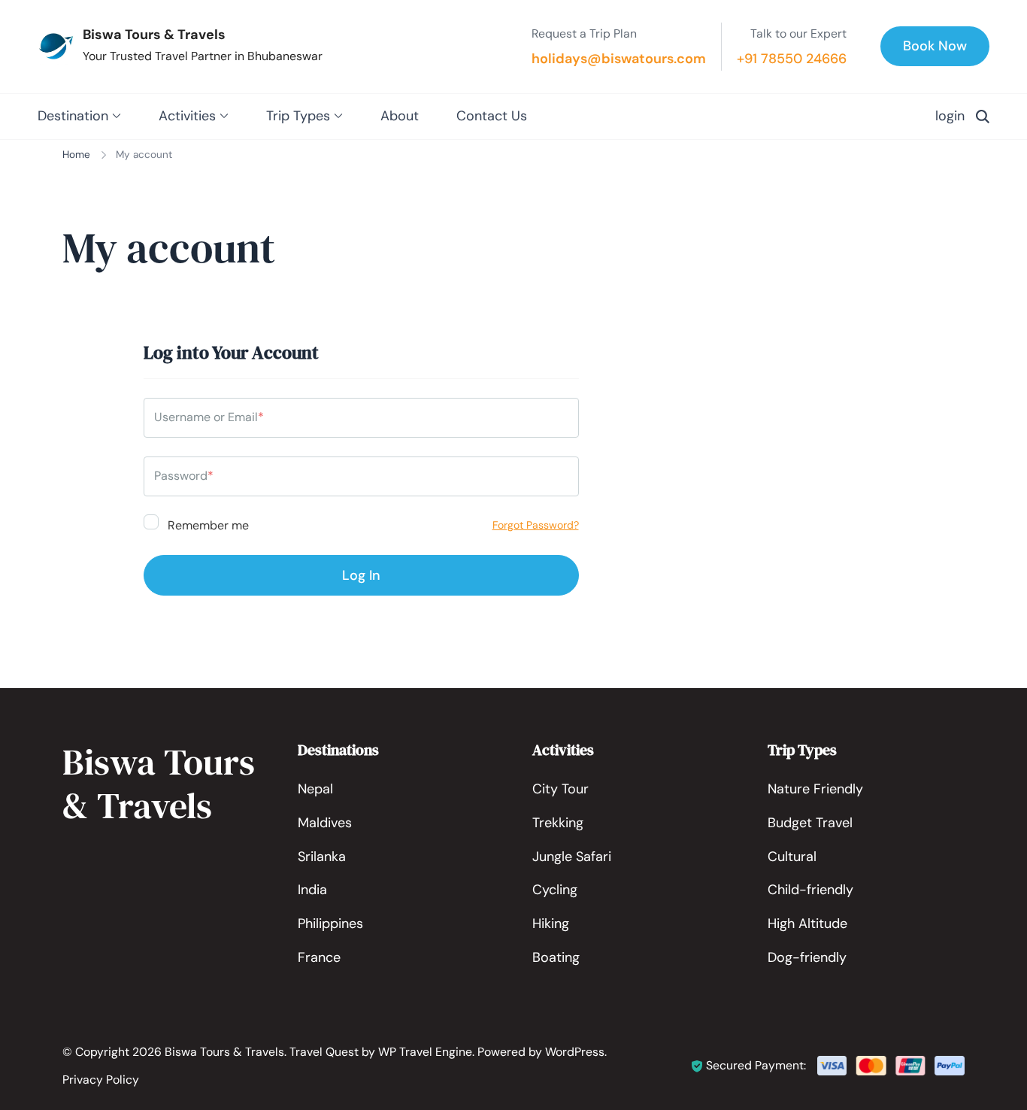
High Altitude (807, 923)
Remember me (207, 524)
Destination (73, 116)
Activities (187, 116)
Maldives (325, 823)
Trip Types (298, 116)
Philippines (330, 923)
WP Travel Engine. (426, 1052)
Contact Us (491, 116)
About (399, 116)
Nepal (315, 789)
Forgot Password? (535, 525)
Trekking (557, 823)
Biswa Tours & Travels (154, 35)
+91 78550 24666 (792, 59)
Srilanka (322, 857)
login (950, 116)
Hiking (550, 923)
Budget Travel (810, 823)
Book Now (935, 46)
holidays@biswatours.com (619, 59)
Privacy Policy (100, 1079)
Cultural (792, 857)
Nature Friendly (815, 789)
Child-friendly (810, 890)
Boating (556, 957)
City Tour (560, 789)
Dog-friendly (807, 957)
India (312, 890)
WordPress (574, 1052)
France (319, 957)
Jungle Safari (571, 857)
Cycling (554, 890)
